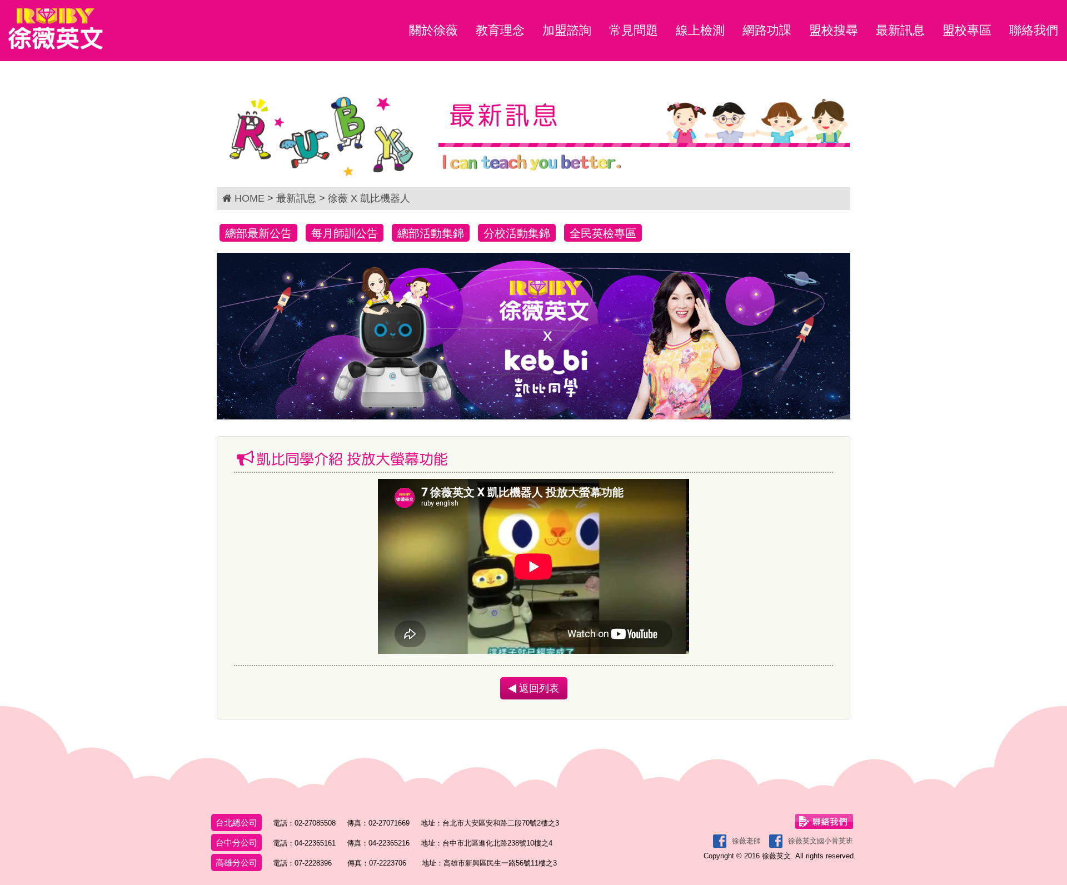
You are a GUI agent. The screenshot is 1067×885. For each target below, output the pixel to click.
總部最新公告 (258, 233)
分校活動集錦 (516, 233)
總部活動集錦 (430, 233)
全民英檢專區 (603, 233)
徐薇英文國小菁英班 (820, 841)
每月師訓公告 (344, 233)
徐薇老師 (746, 841)
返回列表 (537, 688)
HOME (250, 198)
